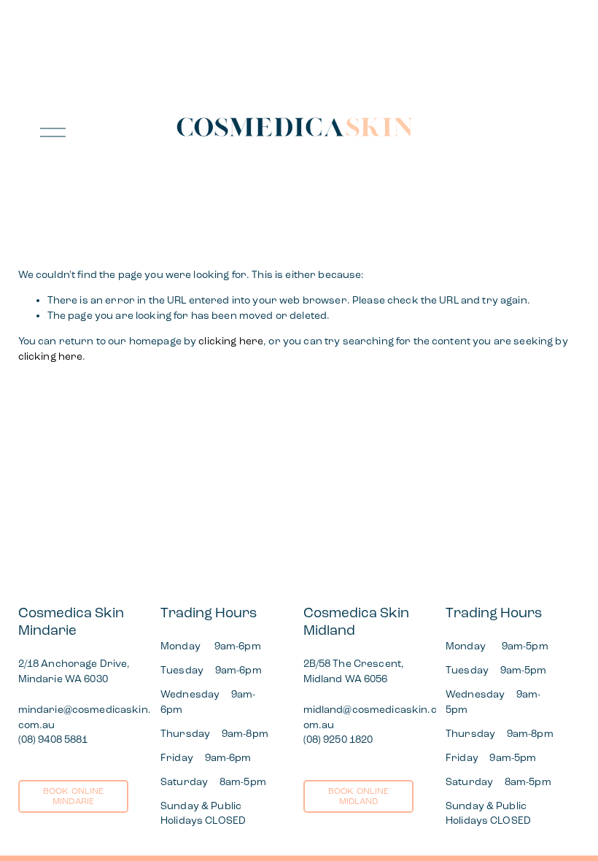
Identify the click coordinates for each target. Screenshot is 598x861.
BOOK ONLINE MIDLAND (358, 796)
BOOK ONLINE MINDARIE (73, 796)
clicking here (230, 341)
